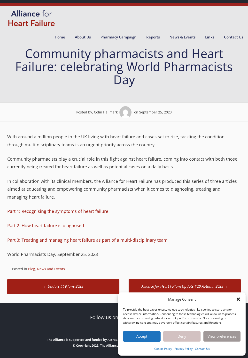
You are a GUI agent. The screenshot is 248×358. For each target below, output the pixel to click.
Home (60, 37)
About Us (83, 37)
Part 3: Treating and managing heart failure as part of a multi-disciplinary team (87, 240)
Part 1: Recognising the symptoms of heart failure (57, 211)
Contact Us (202, 349)
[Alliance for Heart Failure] (31, 26)
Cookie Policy (163, 349)
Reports (153, 37)
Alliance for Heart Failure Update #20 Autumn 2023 (184, 286)
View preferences (222, 336)
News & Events (182, 37)
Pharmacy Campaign (119, 37)
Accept (141, 336)
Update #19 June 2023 (63, 286)
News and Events (51, 269)
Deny (182, 336)
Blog (31, 269)
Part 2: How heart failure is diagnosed (45, 225)
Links (209, 37)
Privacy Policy (183, 349)
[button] (238, 299)
